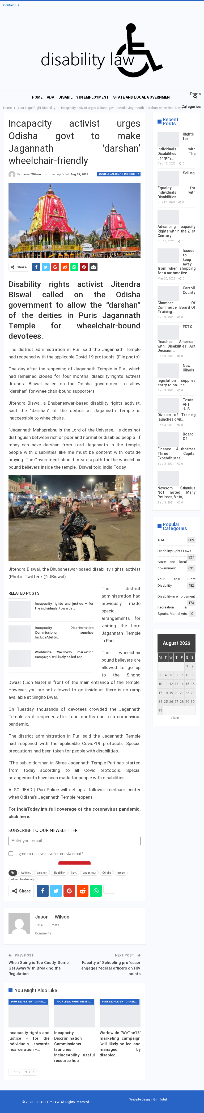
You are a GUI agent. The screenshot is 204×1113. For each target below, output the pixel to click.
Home (37, 97)
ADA (50, 97)
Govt (73, 872)
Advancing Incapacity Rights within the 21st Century (177, 231)
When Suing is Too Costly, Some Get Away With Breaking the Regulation (38, 968)
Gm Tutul (160, 1099)
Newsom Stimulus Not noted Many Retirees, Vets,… (177, 492)
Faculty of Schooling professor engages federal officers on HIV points (111, 968)
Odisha (106, 872)
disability (59, 872)
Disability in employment (83, 97)
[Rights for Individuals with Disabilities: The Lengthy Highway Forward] (168, 139)
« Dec (175, 718)
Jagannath (89, 872)
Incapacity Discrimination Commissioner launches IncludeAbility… (64, 632)
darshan (42, 872)
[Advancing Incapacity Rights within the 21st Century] (168, 217)
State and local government (142, 97)
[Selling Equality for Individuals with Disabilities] (168, 178)
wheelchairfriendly (23, 879)
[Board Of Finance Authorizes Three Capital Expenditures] (168, 439)
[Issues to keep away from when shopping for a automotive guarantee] (168, 255)
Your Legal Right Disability (119, 173)
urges (121, 872)
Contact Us (11, 5)
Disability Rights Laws (174, 551)
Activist (26, 872)
